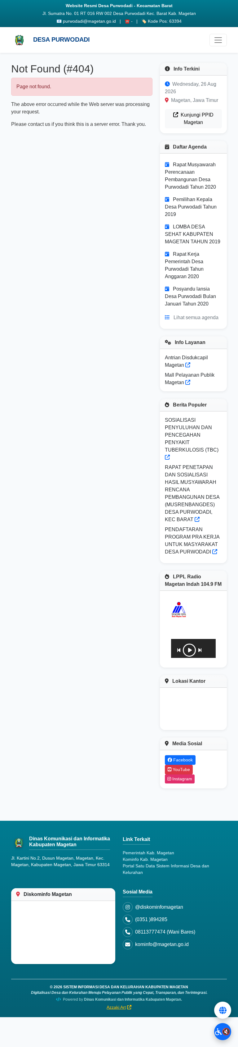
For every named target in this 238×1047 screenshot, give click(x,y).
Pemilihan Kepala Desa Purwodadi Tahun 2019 (191, 207)
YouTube (180, 769)
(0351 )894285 (151, 919)
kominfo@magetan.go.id (162, 944)
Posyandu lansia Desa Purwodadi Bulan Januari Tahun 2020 (190, 296)
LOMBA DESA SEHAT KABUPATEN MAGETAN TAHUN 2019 (192, 234)
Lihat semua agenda (196, 317)
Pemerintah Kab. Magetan (148, 852)
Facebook (182, 759)
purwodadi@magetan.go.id (89, 21)
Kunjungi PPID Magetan (196, 118)
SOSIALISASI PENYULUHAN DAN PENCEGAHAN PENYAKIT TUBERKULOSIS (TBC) (191, 434)
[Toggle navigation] (218, 40)
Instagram (181, 778)
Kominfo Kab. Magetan (145, 859)
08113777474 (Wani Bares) (165, 931)
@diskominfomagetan (159, 907)
